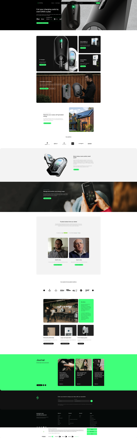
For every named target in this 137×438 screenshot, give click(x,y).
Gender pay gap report (93, 424)
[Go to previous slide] (44, 290)
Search (80, 415)
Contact (59, 424)
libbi (69, 420)
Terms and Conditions (92, 419)
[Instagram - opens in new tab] (39, 427)
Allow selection (92, 431)
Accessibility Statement (93, 425)
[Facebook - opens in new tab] (37, 427)
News (58, 419)
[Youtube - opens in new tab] (44, 427)
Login (80, 416)
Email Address (75, 399)
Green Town (59, 423)
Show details (76, 436)
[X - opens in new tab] (41, 427)
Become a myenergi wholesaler (49, 343)
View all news (40, 385)
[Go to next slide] (93, 290)
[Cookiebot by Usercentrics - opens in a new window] (44, 436)
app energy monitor (71, 423)
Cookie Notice (92, 415)
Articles (59, 420)
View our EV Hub (81, 343)
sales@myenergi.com (41, 415)
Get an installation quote (45, 88)
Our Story (59, 415)
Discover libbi (83, 66)
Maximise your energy (47, 123)
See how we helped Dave (79, 264)
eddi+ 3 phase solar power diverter (72, 419)
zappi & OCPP (76, 169)
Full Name (59, 399)
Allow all (92, 429)
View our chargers (43, 64)
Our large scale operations (66, 343)
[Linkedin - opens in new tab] (46, 427)
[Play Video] (60, 311)
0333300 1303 (40, 413)
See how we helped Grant (58, 264)
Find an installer (52, 88)
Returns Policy (92, 420)
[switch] (60, 436)
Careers (59, 416)
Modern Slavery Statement (93, 423)
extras (69, 424)
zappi (69, 416)
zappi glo (69, 415)
